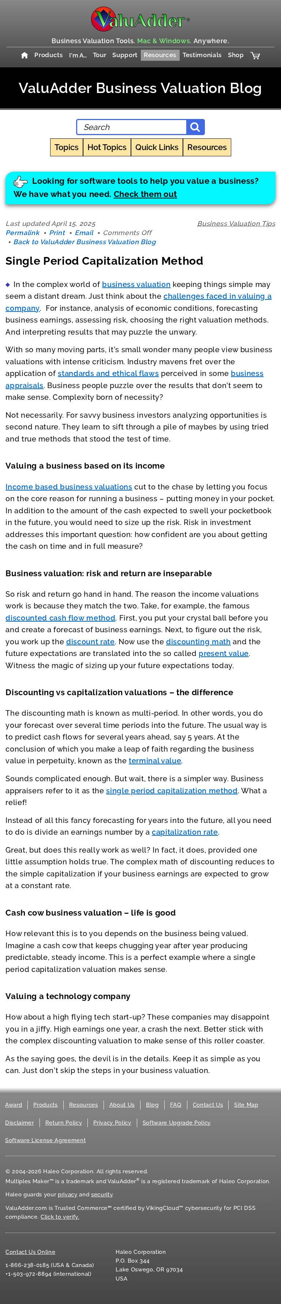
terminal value (155, 760)
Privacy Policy (112, 1122)
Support (125, 55)
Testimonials (202, 55)
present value (224, 653)
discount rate (90, 641)
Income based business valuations (68, 487)
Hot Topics (107, 147)
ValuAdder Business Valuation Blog (140, 87)
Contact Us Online (30, 1252)
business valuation (136, 284)
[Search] (195, 127)
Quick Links (157, 147)
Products (48, 55)
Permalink (22, 232)
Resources (160, 55)
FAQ (175, 1105)
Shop (236, 55)
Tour (99, 55)
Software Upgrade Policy (177, 1122)
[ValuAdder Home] (140, 19)
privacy (68, 1194)
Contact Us (208, 1105)
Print (57, 232)
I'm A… (78, 55)
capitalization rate (185, 832)
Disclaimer (19, 1122)
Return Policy (63, 1122)
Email (84, 232)
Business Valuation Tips (236, 223)
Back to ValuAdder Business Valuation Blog (84, 242)
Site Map (246, 1105)
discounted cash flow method (60, 618)
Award (13, 1105)
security (101, 1194)
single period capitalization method (171, 790)
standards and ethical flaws (108, 373)
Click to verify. (60, 1217)
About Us (122, 1105)
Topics (67, 147)
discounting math (198, 641)
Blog (152, 1105)
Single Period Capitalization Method (104, 260)
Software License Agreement (45, 1140)
